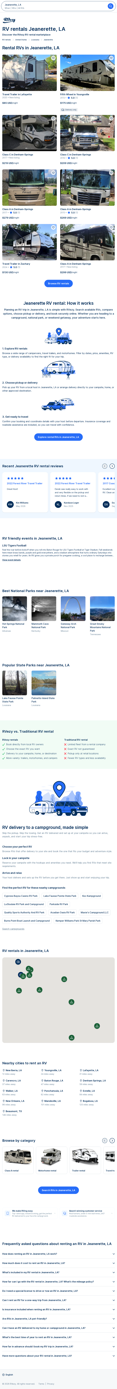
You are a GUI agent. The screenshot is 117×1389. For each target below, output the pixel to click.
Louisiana (35, 40)
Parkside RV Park (59, 904)
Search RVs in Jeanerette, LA (58, 1190)
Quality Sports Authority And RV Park (24, 912)
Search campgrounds (13, 928)
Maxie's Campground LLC (95, 912)
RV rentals (6, 40)
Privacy (50, 1384)
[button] (18, 962)
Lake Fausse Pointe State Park (60, 895)
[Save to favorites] (53, 58)
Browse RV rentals (58, 283)
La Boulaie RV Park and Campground (24, 904)
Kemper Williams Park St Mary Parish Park (78, 920)
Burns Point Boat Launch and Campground (27, 920)
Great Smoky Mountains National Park (100, 627)
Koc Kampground (91, 895)
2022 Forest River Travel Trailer (25, 483)
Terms (41, 1384)
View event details (11, 560)
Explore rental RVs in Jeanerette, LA (58, 437)
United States (21, 40)
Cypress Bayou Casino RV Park (21, 895)
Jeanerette (48, 40)
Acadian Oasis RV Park (62, 912)
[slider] (71, 98)
